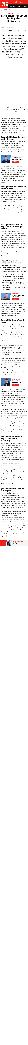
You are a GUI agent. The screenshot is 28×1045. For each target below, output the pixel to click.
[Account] (20, 2)
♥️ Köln (19, 6)
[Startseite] (1, 10)
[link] (4, 4)
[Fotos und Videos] (18, 2)
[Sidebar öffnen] (25, 2)
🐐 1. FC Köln (12, 6)
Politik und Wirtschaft (9, 10)
